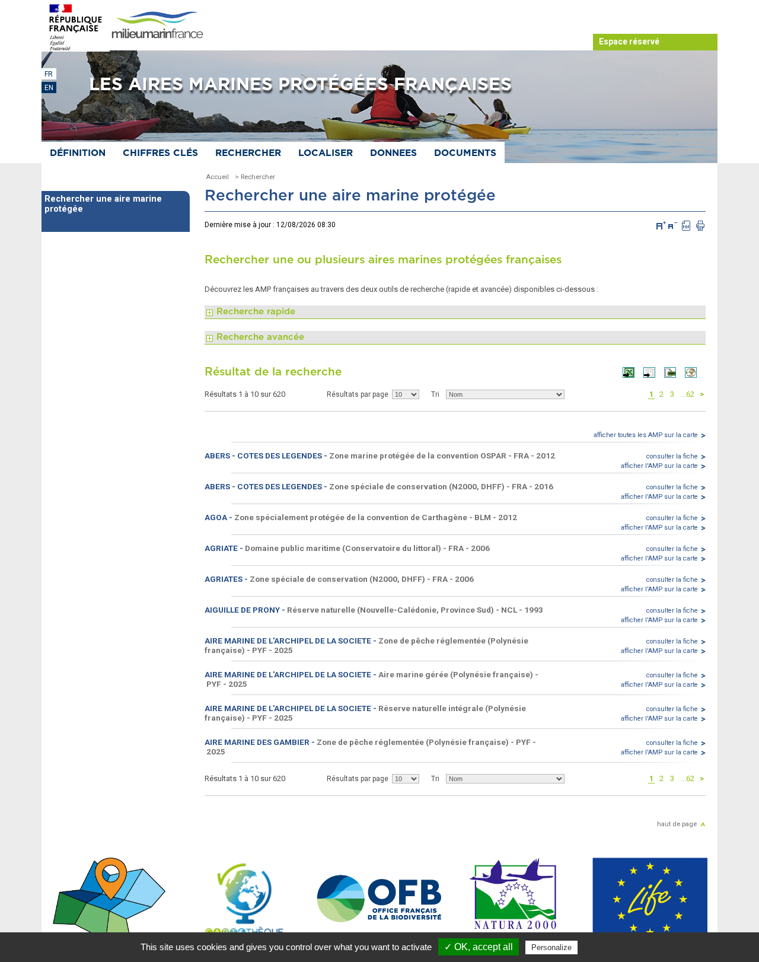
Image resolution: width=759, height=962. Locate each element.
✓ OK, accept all (478, 947)
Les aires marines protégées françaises (300, 85)
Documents (465, 153)
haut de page (677, 824)
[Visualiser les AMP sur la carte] (695, 374)
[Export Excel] (633, 374)
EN (48, 88)
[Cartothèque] (244, 899)
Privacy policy (605, 947)
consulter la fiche (672, 456)
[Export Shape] (674, 374)
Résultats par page (357, 394)
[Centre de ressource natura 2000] (514, 899)
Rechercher (248, 153)
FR (48, 74)
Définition (78, 153)
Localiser (325, 153)
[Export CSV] (653, 374)
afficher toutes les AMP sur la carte (646, 435)
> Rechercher (255, 177)
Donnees (393, 153)
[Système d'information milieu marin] (157, 26)
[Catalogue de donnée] (109, 899)
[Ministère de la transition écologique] (76, 26)
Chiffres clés (160, 153)
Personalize (551, 947)
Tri (435, 394)
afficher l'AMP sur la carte (659, 466)
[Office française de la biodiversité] (379, 899)
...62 (687, 394)
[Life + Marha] (649, 899)
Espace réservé (629, 41)
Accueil (217, 177)
